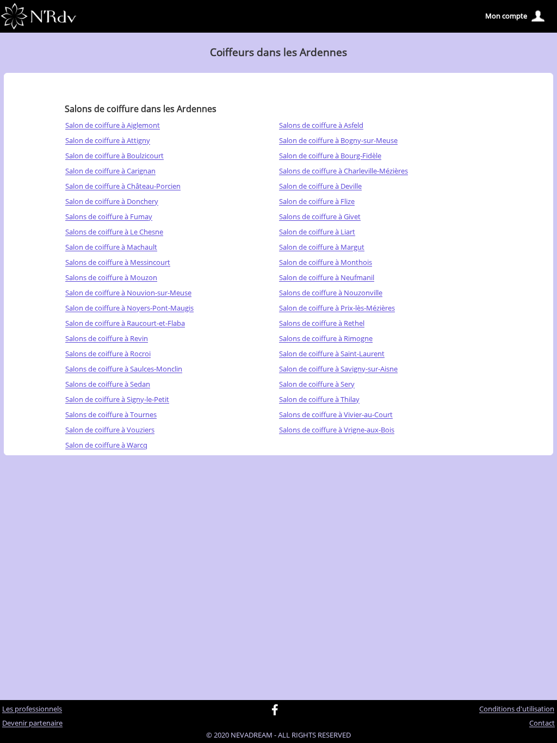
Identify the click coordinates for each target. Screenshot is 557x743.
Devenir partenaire (32, 723)
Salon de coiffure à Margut (321, 247)
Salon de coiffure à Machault (111, 247)
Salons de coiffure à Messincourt (117, 263)
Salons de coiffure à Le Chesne (114, 232)
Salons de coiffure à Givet (320, 217)
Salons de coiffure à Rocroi (108, 354)
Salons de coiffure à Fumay (108, 217)
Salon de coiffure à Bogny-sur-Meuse (338, 141)
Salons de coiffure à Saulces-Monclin (123, 369)
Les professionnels (32, 709)
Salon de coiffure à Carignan (110, 171)
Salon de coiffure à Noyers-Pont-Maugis (129, 308)
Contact (542, 723)
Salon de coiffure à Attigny (107, 141)
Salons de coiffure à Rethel (321, 324)
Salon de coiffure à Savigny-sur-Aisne (338, 369)
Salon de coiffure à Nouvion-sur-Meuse (128, 293)
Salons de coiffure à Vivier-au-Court (336, 415)
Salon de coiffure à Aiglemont (112, 126)
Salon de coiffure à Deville (320, 186)
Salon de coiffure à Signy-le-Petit (117, 400)
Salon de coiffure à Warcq (106, 445)
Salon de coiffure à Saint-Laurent (332, 354)
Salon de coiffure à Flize (317, 202)
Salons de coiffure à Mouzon (111, 278)
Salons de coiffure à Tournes (111, 415)
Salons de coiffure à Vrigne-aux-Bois (336, 430)
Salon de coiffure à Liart (317, 232)
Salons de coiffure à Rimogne (326, 339)
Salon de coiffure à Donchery (111, 202)
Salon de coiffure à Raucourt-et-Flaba (125, 324)
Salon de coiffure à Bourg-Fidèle (330, 156)
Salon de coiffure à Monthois (325, 263)
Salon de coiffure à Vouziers (109, 430)
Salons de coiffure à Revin (106, 339)
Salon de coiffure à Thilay (319, 400)
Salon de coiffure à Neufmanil (326, 278)
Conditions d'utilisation (516, 709)
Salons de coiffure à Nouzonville (330, 293)
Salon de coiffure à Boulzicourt (114, 156)
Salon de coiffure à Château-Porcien (123, 186)
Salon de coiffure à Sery (317, 384)
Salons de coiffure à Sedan (107, 384)
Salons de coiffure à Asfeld (321, 126)
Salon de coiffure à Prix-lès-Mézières (337, 308)
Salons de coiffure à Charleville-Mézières (343, 171)
